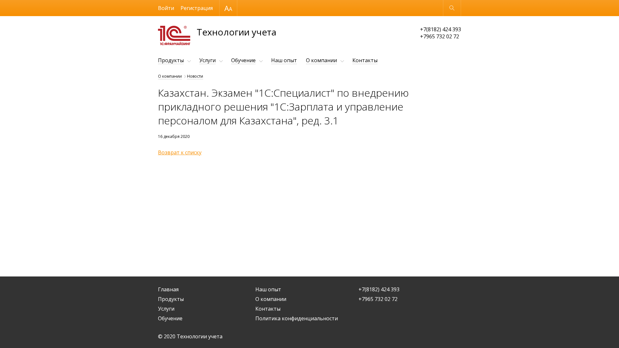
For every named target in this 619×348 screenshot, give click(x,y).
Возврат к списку (179, 152)
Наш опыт (284, 60)
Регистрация (197, 8)
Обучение (243, 60)
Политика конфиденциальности (296, 318)
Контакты (365, 60)
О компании (321, 60)
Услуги (207, 60)
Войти (166, 8)
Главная (168, 289)
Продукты (171, 60)
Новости (195, 76)
